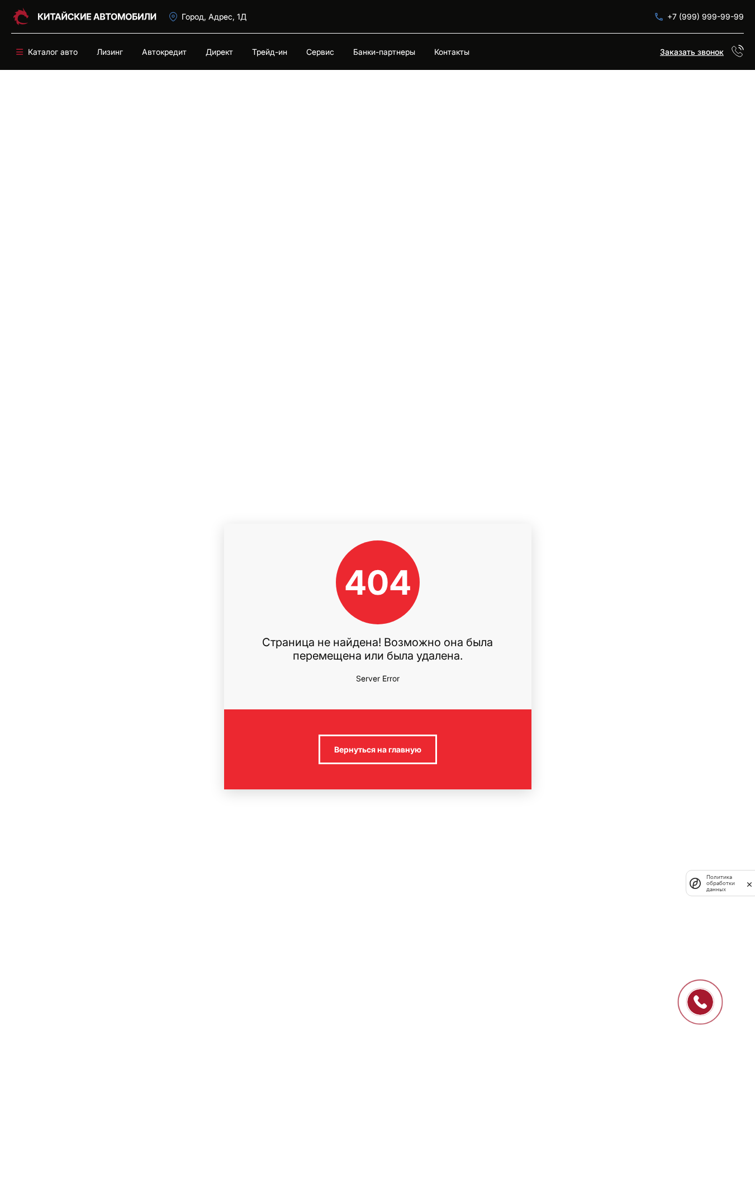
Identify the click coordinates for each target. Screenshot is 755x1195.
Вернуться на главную (377, 749)
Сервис (320, 52)
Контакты (451, 52)
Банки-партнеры (384, 52)
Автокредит (164, 52)
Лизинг (110, 52)
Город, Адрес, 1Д (214, 16)
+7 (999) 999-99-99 (705, 16)
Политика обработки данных (720, 883)
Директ (219, 52)
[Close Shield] (749, 883)
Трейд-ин (269, 52)
